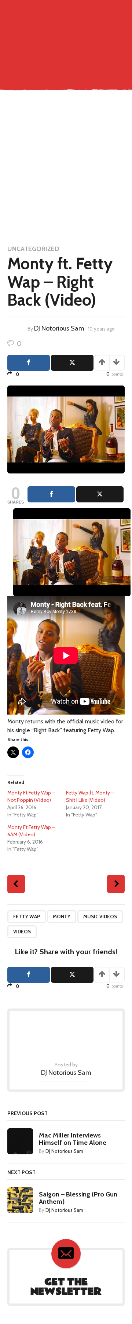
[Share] (51, 494)
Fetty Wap (26, 916)
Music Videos (100, 916)
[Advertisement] (66, 168)
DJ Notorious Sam (59, 328)
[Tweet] (100, 494)
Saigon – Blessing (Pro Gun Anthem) (78, 1198)
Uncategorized (33, 248)
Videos (22, 931)
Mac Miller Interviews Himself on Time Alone (72, 1139)
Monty (61, 916)
